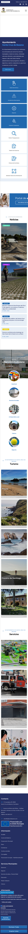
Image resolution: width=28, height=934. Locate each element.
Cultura (6, 329)
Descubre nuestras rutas (8, 527)
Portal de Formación (11, 748)
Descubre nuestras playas (9, 497)
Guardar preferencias (6, 918)
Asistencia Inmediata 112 (8, 727)
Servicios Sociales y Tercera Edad (9, 874)
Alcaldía (3, 834)
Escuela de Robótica (11, 659)
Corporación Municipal (7, 841)
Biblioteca (6, 778)
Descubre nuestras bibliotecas (10, 786)
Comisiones (4, 847)
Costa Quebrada (9, 548)
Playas (5, 489)
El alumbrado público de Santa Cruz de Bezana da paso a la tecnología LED (13, 320)
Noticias (6, 303)
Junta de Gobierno (6, 837)
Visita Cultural (8, 608)
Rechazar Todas (14, 927)
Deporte (6, 225)
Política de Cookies (6, 902)
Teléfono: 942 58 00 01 (21, 2)
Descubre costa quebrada (9, 556)
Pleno (2, 844)
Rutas (4, 518)
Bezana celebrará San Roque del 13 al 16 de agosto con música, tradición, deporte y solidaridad (13, 307)
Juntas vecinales (5, 851)
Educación (4, 877)
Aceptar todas (13, 931)
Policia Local (8, 718)
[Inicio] (10, 10)
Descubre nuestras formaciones (10, 756)
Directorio (3, 867)
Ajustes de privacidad (7, 893)
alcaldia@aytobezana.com (10, 818)
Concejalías (4, 854)
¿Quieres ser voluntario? (8, 697)
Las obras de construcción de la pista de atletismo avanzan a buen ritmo (13, 256)
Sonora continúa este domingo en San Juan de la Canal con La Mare (12, 333)
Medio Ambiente (5, 880)
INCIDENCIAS (5, 2)
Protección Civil (9, 689)
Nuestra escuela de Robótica (10, 667)
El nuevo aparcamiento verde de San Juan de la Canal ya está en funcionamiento (14, 295)
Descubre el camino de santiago (11, 586)
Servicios (8, 69)
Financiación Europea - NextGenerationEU (12, 857)
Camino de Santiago (11, 578)
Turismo (6, 264)
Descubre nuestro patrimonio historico (12, 616)
